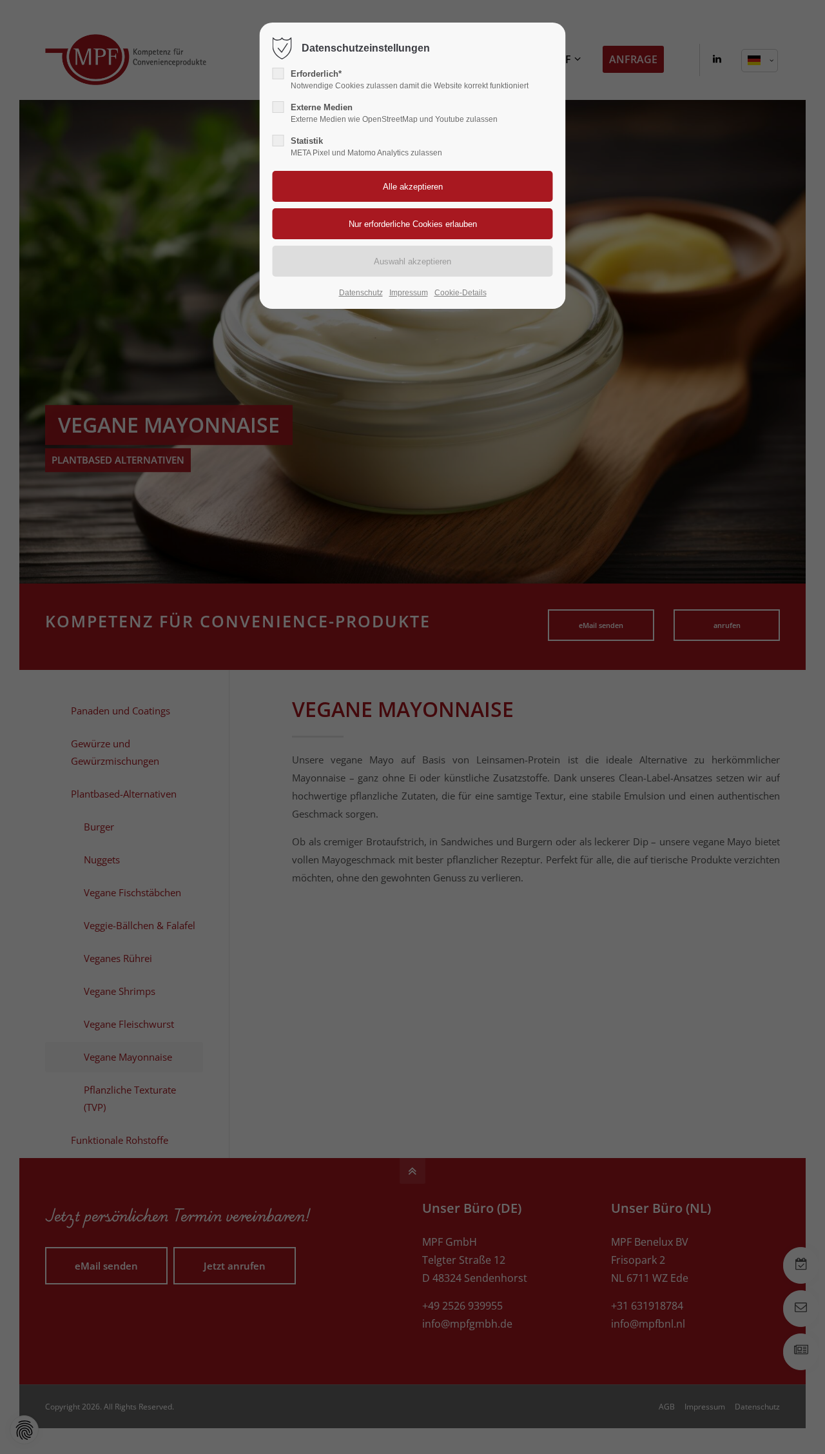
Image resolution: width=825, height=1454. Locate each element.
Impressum (408, 292)
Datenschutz (361, 292)
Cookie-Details (460, 292)
